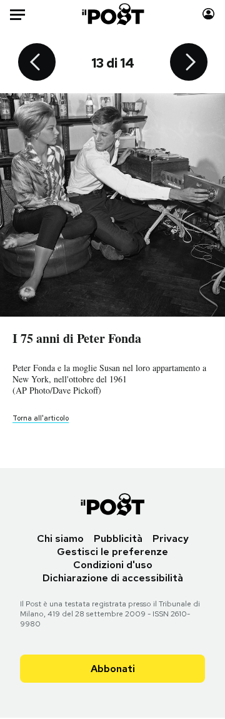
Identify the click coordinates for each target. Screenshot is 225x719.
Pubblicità (118, 538)
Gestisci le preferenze (112, 551)
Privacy (170, 538)
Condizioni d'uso (112, 564)
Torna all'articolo (40, 418)
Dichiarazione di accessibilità (112, 577)
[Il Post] (113, 14)
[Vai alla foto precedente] (37, 63)
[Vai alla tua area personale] (208, 14)
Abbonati (113, 668)
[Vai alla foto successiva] (189, 63)
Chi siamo (60, 538)
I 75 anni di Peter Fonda (76, 338)
